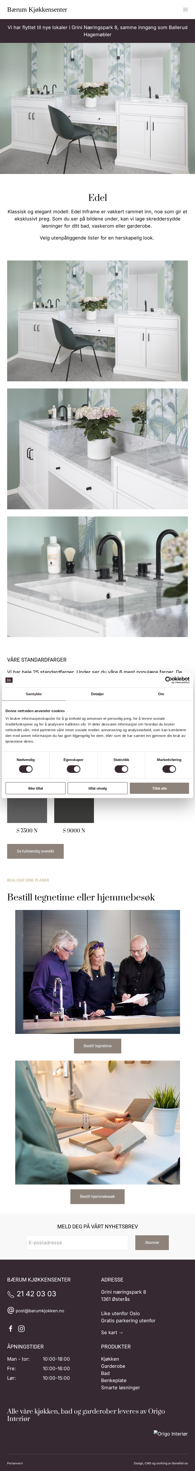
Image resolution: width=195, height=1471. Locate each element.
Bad (105, 1373)
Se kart (110, 1332)
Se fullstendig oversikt (35, 851)
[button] (185, 9)
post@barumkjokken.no (40, 1310)
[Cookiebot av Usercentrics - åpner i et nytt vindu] (169, 680)
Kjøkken (110, 1359)
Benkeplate (114, 1380)
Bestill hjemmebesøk (97, 1196)
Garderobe (113, 1366)
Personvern (15, 1463)
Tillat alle (159, 788)
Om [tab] (161, 694)
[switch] (73, 769)
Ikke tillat (35, 788)
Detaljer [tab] (97, 694)
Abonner (152, 1242)
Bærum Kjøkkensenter (37, 9)
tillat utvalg (97, 788)
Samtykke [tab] (34, 694)
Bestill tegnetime (98, 1046)
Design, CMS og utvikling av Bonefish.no (161, 1463)
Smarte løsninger (120, 1387)
